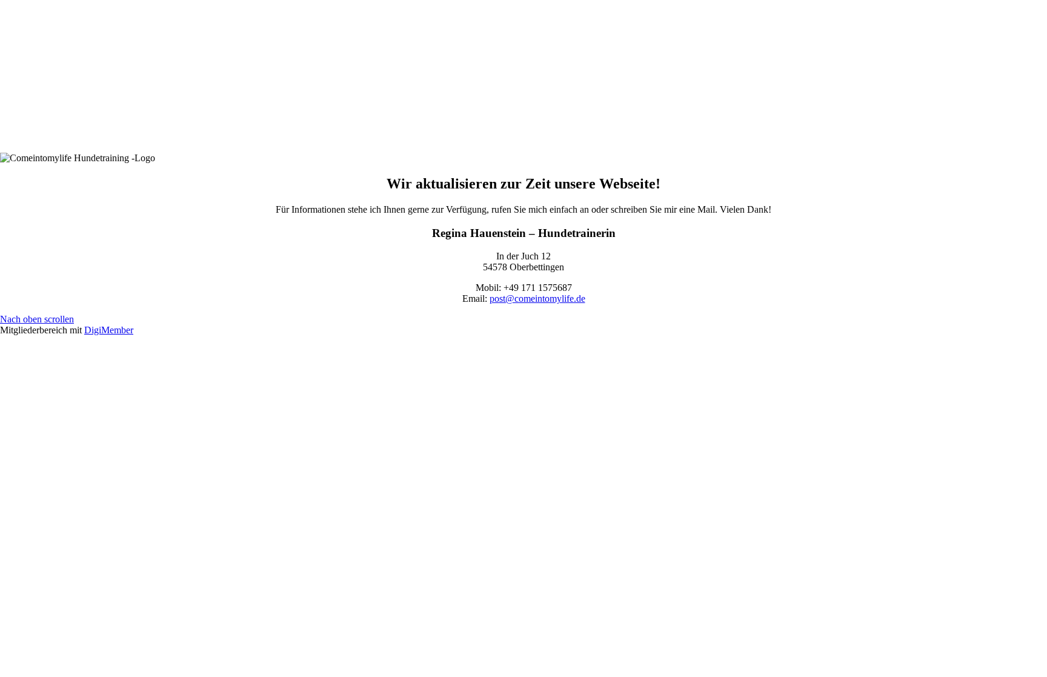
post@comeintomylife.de (537, 298)
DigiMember (108, 330)
